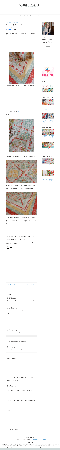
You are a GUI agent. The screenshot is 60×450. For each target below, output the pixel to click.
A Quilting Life (30, 5)
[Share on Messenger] (10, 29)
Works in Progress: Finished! (29, 284)
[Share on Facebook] (6, 29)
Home (7, 22)
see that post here (20, 111)
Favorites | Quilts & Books (13, 284)
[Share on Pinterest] (8, 29)
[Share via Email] (13, 29)
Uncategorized (16, 22)
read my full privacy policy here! (39, 439)
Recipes (11, 22)
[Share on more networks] (15, 29)
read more (48, 46)
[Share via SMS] (11, 29)
